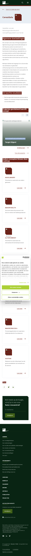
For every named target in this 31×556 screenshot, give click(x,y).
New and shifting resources (8, 472)
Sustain (8, 359)
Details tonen (22, 282)
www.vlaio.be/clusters (7, 532)
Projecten (5, 498)
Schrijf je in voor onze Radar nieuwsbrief (11, 507)
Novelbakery (10, 178)
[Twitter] (8, 387)
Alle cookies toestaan (15, 287)
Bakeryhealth (10, 208)
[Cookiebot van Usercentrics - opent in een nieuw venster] (22, 257)
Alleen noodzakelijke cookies (15, 297)
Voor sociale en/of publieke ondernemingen (12, 445)
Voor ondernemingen (7, 443)
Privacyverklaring (6, 549)
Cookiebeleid (15, 549)
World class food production (9, 469)
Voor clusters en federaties (8, 448)
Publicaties (6, 494)
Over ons (5, 477)
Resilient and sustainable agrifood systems (12, 464)
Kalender (5, 484)
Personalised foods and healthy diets (11, 467)
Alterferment (10, 238)
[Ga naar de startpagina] (5, 2)
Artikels (5, 491)
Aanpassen (15, 292)
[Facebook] (4, 387)
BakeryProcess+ (11, 328)
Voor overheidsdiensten (8, 450)
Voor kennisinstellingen (7, 453)
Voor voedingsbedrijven (8, 440)
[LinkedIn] (13, 387)
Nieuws (4, 487)
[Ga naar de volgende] (27, 114)
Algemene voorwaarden (7, 552)
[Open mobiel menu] (27, 2)
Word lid (5, 481)
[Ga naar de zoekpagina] (22, 2)
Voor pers (4, 455)
